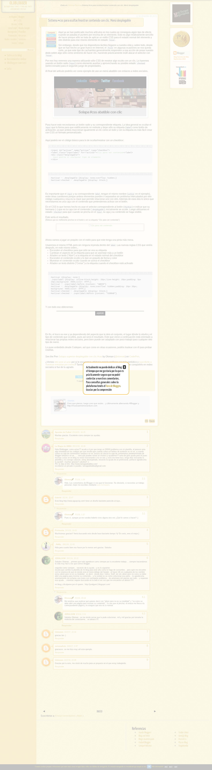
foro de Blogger (113, 386)
